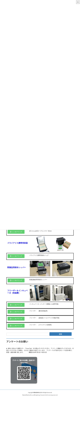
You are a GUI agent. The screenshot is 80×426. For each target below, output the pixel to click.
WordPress (30, 395)
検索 (60, 334)
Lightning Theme (40, 395)
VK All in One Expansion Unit (51, 395)
